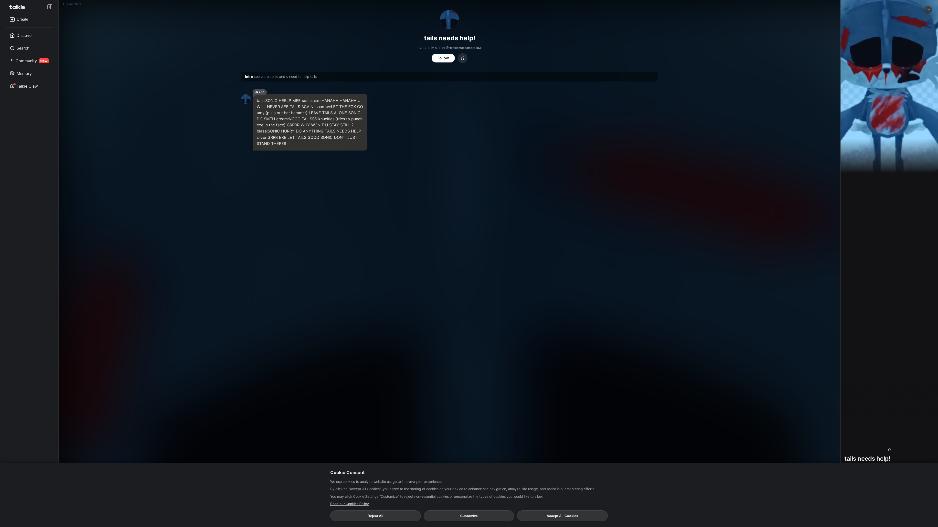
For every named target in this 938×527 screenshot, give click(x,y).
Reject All (375, 516)
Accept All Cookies (562, 516)
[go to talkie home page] (18, 7)
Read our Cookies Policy (349, 504)
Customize (469, 516)
